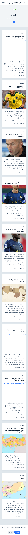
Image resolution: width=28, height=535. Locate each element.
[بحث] (4, 2)
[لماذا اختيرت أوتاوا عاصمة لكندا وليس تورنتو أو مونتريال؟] (14, 391)
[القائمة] (3, 2)
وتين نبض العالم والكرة (17, 2)
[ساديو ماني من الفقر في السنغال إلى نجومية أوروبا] (14, 243)
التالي (5, 524)
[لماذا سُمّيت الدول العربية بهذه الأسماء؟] (14, 293)
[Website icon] (14, 22)
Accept (17, 532)
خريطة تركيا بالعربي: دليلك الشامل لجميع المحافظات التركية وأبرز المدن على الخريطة (14, 430)
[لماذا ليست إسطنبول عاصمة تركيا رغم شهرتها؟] (14, 343)
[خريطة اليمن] (14, 490)
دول (23, 276)
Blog (23, 326)
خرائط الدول (22, 425)
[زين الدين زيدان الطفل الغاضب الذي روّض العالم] (14, 148)
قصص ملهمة (22, 33)
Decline (10, 532)
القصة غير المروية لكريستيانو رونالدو (14, 183)
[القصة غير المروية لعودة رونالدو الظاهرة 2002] (14, 99)
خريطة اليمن (20, 478)
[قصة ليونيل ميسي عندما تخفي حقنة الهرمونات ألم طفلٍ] (14, 49)
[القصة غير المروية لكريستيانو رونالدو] (14, 194)
